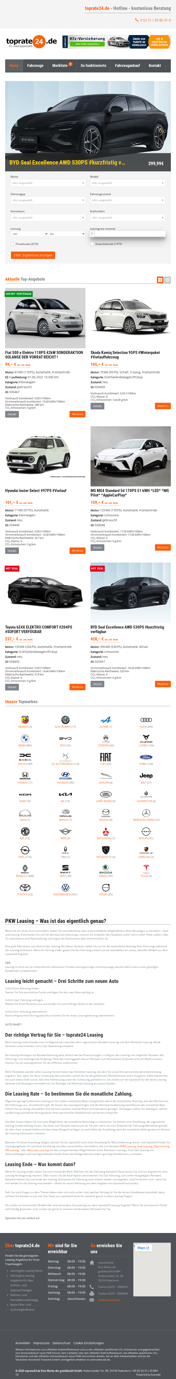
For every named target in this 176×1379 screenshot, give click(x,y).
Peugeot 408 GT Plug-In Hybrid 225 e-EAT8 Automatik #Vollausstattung (88, 126)
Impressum (41, 1343)
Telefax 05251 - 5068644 (113, 1293)
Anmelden (22, 1343)
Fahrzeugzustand (100, 194)
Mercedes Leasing (38, 1150)
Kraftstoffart (97, 211)
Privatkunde (27, 244)
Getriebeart (17, 211)
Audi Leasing (144, 1146)
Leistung (16, 229)
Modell (94, 176)
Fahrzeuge (35, 65)
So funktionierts (93, 65)
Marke (14, 176)
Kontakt (155, 65)
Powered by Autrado (148, 1374)
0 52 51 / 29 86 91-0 (155, 20)
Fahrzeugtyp (18, 194)
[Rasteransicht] (160, 280)
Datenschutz (62, 1343)
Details (12, 414)
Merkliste (60, 65)
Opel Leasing (161, 1146)
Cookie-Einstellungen (89, 1343)
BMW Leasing (128, 1146)
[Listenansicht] (167, 280)
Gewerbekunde (108, 244)
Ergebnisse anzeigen (33, 255)
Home (13, 65)
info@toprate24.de (109, 1300)
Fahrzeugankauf (127, 65)
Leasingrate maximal (102, 229)
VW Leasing (12, 1150)
